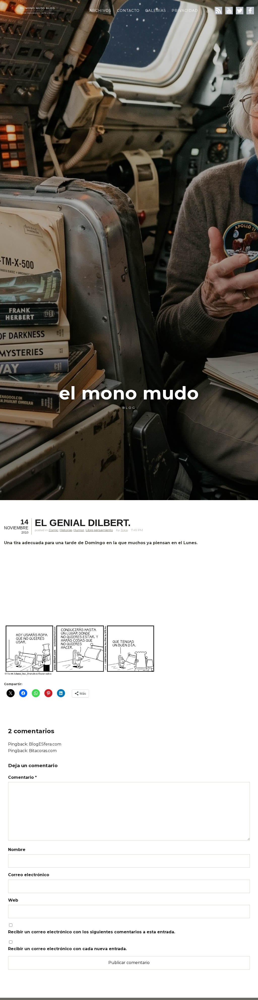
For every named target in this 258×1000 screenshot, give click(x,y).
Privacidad (185, 10)
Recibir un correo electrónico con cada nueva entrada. (67, 948)
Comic (53, 530)
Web (13, 900)
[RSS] (218, 10)
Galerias (155, 10)
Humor (79, 530)
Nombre (16, 849)
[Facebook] (250, 10)
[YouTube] (229, 10)
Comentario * (22, 777)
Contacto (128, 10)
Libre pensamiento (99, 530)
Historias (66, 530)
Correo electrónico (28, 874)
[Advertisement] (127, 585)
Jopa (124, 530)
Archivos (100, 10)
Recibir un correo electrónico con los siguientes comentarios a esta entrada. (91, 932)
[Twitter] (239, 10)
